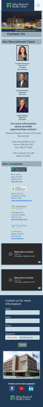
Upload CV (10, 333)
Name (8, 309)
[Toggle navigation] (38, 5)
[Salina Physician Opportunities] (17, 5)
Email (7, 317)
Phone (8, 325)
